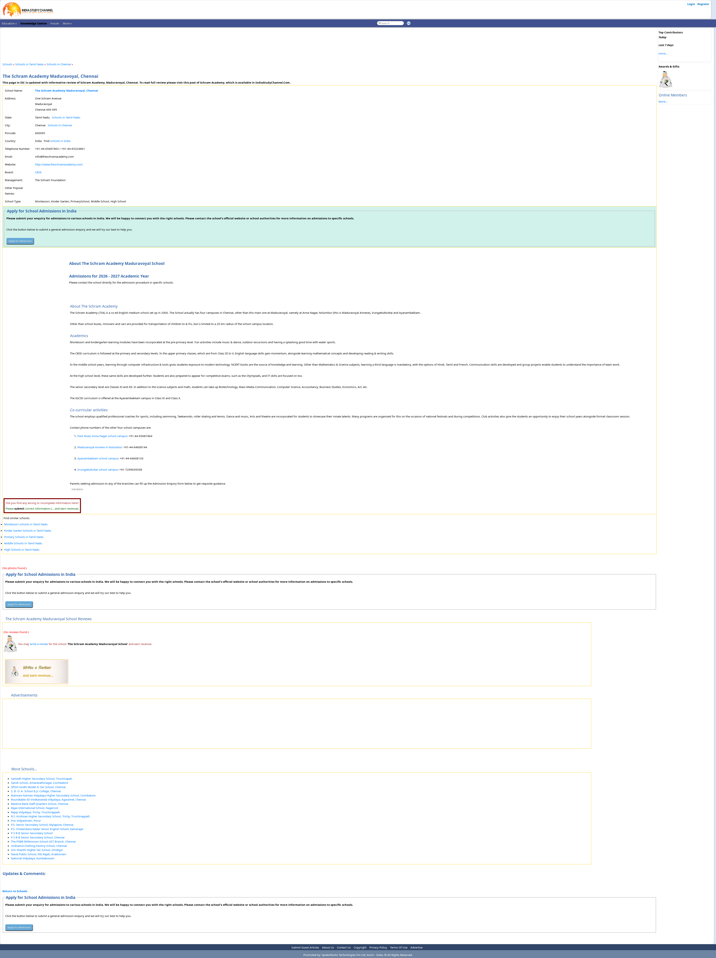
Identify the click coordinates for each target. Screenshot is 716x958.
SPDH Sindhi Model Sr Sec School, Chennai (38, 787)
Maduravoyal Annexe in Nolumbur (99, 447)
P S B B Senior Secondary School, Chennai (38, 837)
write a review (39, 644)
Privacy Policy (378, 947)
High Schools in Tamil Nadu (21, 549)
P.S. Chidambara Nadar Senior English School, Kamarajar (47, 829)
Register (703, 4)
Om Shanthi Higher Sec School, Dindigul (37, 850)
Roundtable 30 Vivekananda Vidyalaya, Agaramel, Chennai (48, 799)
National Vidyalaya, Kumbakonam (32, 858)
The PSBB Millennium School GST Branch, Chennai (43, 841)
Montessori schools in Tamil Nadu (26, 524)
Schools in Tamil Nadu (29, 64)
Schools (7, 64)
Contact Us (344, 947)
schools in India (60, 141)
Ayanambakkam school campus (97, 458)
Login (691, 4)
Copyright (360, 947)
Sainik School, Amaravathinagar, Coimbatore (39, 783)
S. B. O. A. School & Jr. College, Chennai (36, 791)
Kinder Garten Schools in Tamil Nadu (27, 530)
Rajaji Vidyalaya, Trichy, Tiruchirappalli (35, 812)
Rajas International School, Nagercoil (34, 808)
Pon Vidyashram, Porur (26, 820)
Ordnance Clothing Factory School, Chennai (39, 846)
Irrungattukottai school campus (97, 469)
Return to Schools (14, 891)
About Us (328, 947)
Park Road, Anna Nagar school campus (102, 436)
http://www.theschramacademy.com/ (59, 164)
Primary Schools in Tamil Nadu (23, 537)
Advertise (416, 947)
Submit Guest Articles (305, 947)
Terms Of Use (398, 947)
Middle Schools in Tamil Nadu (23, 543)
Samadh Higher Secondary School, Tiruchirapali (41, 778)
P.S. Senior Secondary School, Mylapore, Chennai (42, 824)
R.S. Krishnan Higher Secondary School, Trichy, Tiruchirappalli (50, 816)
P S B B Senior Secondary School (32, 833)
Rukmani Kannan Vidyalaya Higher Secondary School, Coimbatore (53, 795)
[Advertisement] (329, 41)
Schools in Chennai (59, 64)
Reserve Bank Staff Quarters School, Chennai (39, 804)
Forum (55, 23)
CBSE (38, 172)
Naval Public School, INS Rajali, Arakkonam (38, 854)
